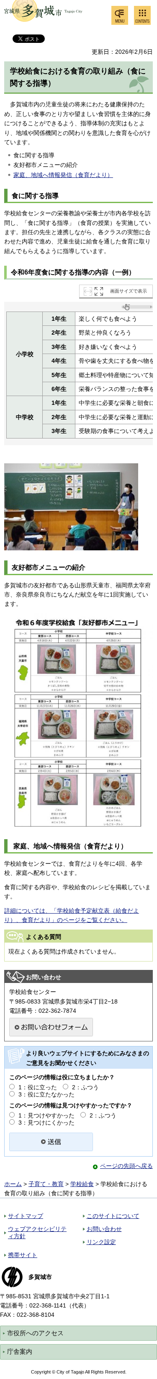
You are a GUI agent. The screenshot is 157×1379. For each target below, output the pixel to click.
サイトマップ (25, 1216)
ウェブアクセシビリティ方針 (37, 1232)
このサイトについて (113, 1216)
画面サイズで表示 (128, 290)
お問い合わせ (104, 1229)
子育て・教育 (46, 1184)
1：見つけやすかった (46, 1115)
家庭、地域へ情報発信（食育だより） (63, 175)
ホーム (13, 1184)
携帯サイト (22, 1255)
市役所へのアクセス (35, 1333)
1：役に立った (37, 1087)
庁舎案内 (19, 1351)
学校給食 (82, 1184)
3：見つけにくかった (46, 1122)
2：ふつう (85, 1087)
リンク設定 (101, 1242)
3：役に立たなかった (46, 1094)
